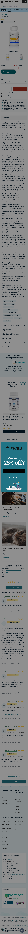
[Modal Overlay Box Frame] (14, 467)
